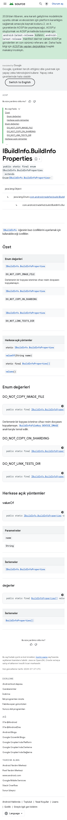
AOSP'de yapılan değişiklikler (29, 46)
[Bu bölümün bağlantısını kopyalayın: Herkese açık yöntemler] (48, 493)
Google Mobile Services (14, 780)
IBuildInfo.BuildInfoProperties (29, 177)
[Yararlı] (29, 101)
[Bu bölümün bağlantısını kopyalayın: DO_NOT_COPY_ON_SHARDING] (52, 439)
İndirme (6, 694)
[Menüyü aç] (5, 4)
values (9, 371)
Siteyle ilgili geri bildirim (25, 807)
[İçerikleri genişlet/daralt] (19, 109)
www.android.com (11, 775)
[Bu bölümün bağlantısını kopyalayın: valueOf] (17, 503)
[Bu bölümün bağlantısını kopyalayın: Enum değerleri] (33, 387)
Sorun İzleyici (8, 790)
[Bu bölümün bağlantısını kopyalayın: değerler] (18, 586)
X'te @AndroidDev (11, 727)
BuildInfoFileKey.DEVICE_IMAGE (38, 425)
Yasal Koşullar (42, 802)
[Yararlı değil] (34, 101)
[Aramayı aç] (41, 4)
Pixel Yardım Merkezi (12, 770)
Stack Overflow (10, 785)
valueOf (10, 355)
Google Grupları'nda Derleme (17, 747)
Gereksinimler (9, 689)
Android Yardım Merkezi (14, 765)
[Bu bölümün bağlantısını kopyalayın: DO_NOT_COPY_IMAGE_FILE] (47, 397)
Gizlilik (7, 807)
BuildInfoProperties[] (36, 363)
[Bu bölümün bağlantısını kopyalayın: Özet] (14, 247)
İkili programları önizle (13, 699)
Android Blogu (9, 732)
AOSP (5, 95)
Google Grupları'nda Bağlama (17, 752)
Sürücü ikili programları (13, 709)
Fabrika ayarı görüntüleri (14, 704)
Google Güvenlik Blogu (13, 737)
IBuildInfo (10, 230)
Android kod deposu (12, 684)
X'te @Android (9, 722)
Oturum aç (57, 3)
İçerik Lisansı (42, 657)
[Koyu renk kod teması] (62, 406)
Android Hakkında (11, 802)
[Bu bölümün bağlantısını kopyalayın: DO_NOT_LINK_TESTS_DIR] (44, 464)
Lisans (55, 802)
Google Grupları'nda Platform (17, 742)
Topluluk (28, 802)
